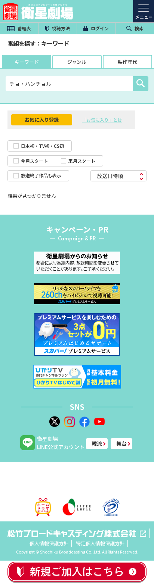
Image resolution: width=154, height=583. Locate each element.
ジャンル (76, 61)
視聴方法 (60, 28)
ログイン (99, 28)
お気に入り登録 (42, 119)
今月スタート (34, 161)
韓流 (97, 443)
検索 (138, 28)
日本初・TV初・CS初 (42, 146)
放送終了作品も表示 (41, 175)
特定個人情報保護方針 (100, 543)
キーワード (27, 61)
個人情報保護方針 (49, 543)
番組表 (23, 28)
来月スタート (81, 161)
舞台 (121, 443)
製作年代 (127, 61)
